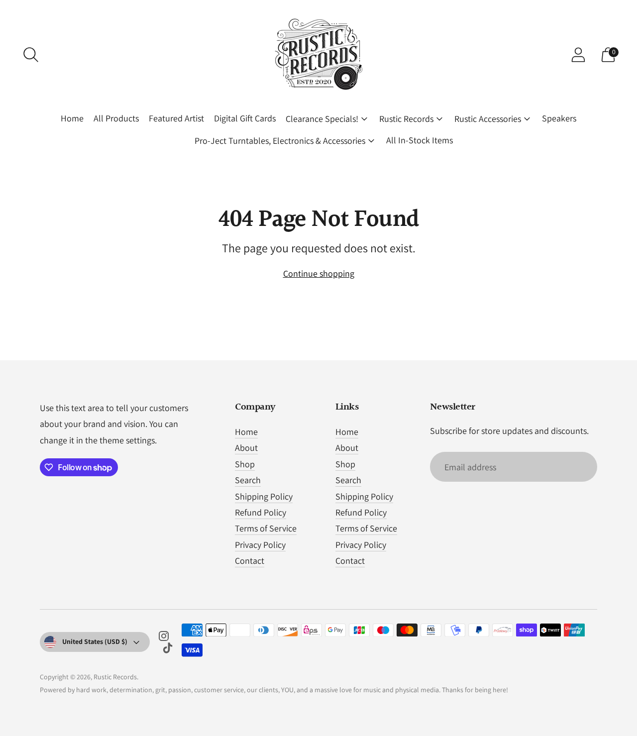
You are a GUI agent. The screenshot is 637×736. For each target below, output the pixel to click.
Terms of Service (266, 528)
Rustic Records (406, 118)
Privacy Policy (260, 544)
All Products (116, 118)
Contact (249, 560)
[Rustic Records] (318, 55)
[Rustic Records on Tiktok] (168, 650)
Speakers (559, 118)
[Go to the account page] (578, 55)
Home (72, 118)
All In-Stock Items (419, 140)
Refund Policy (260, 512)
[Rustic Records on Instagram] (164, 638)
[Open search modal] (31, 55)
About (246, 447)
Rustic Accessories (487, 118)
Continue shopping (318, 273)
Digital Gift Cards (245, 118)
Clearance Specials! (322, 118)
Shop (245, 464)
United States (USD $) (94, 641)
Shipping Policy (264, 496)
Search (248, 480)
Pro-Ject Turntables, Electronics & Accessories (280, 140)
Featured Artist (176, 118)
